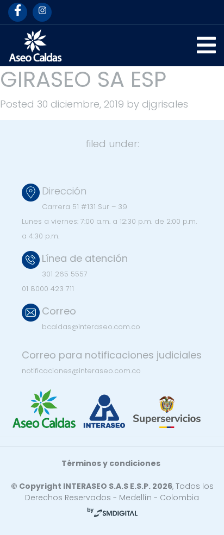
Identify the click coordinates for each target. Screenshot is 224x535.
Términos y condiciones (110, 463)
